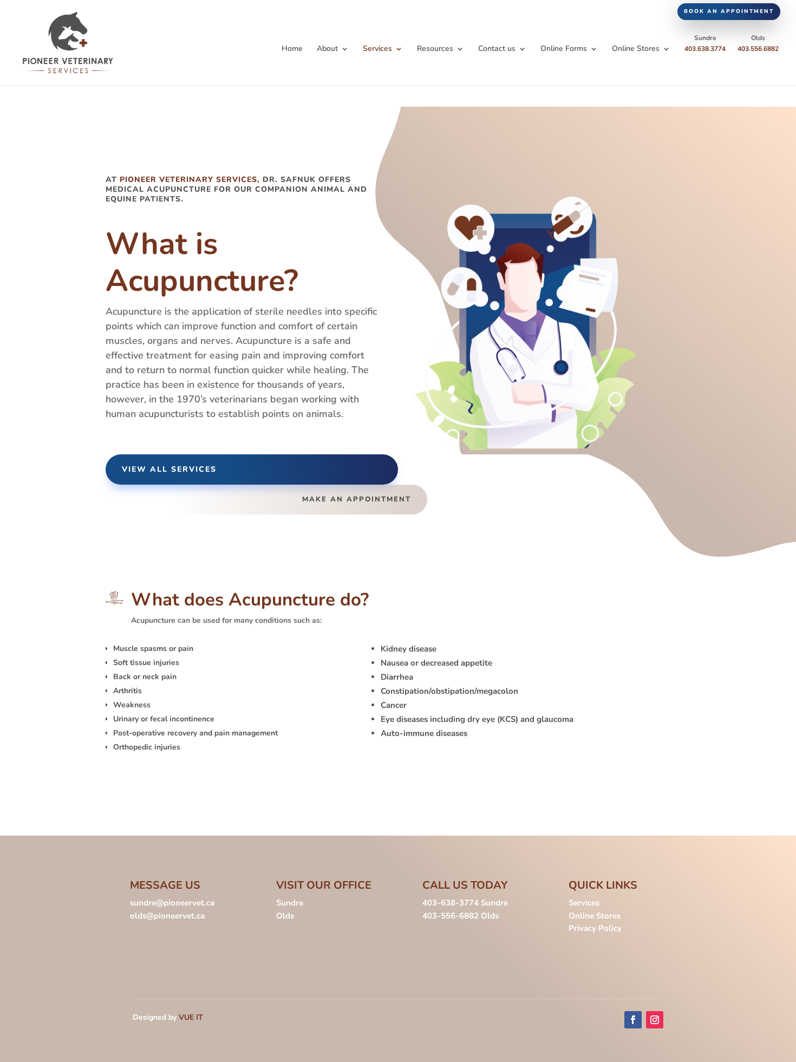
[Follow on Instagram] (654, 1019)
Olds (285, 915)
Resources (435, 49)
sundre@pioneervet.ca (172, 902)
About (327, 49)
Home (292, 49)
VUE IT (191, 1017)
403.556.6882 (758, 48)
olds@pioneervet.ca (167, 915)
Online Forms (563, 49)
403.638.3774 (705, 48)
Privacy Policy (595, 928)
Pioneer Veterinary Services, (190, 179)
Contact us (497, 49)
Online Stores (636, 49)
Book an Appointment (729, 11)
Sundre (289, 902)
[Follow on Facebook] (633, 1019)
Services (377, 49)
